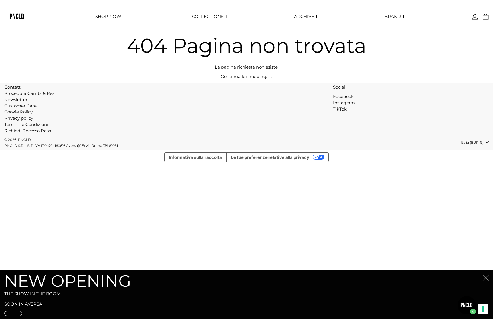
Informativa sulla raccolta (195, 157)
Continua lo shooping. (244, 76)
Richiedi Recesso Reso (27, 130)
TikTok (340, 109)
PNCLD (24, 139)
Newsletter (15, 99)
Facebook (343, 96)
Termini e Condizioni (26, 124)
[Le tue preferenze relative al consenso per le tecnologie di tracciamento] (483, 309)
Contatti (13, 87)
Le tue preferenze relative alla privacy (270, 157)
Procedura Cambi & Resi (30, 93)
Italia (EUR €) (472, 142)
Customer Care (20, 106)
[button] (485, 16)
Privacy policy (18, 118)
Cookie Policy (18, 112)
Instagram (344, 102)
